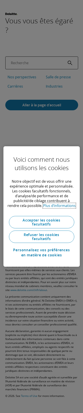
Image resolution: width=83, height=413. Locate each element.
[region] (41, 206)
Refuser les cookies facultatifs (41, 236)
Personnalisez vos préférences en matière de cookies (41, 252)
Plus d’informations (59, 205)
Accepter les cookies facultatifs (41, 222)
